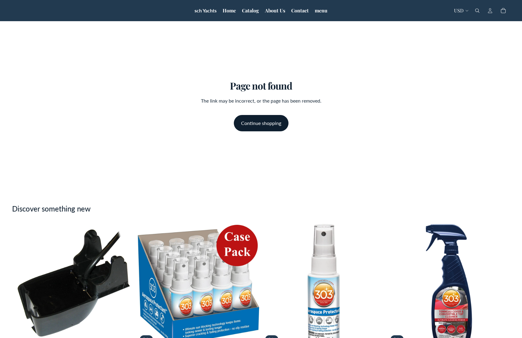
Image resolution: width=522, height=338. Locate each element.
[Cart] (503, 10)
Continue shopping (261, 123)
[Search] (477, 10)
